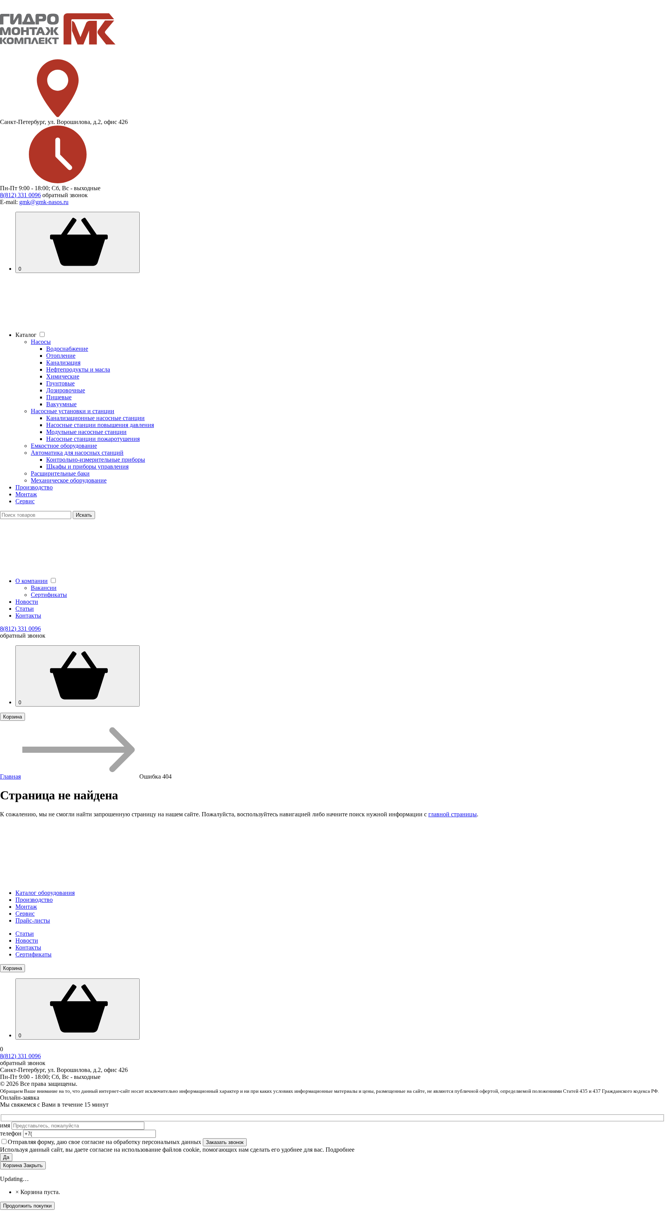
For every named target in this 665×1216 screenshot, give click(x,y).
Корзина (12, 717)
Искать (84, 515)
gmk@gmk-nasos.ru (44, 202)
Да (6, 1157)
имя (6, 1125)
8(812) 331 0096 (20, 195)
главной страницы (452, 814)
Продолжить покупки (27, 1206)
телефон (11, 1133)
